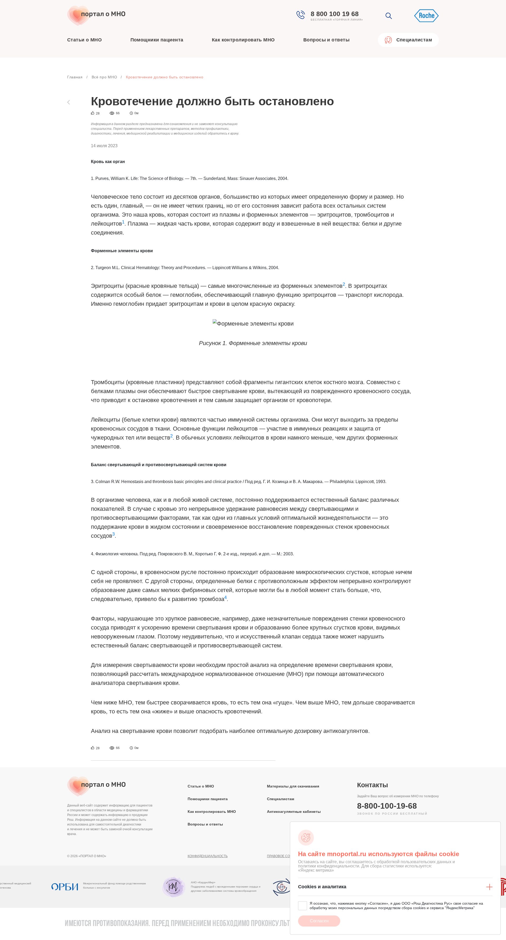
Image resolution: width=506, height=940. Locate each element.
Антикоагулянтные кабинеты (294, 811)
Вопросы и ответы (326, 39)
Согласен (319, 921)
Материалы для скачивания (293, 786)
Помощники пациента (156, 39)
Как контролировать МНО (243, 39)
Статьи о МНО (84, 39)
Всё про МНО (104, 77)
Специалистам (280, 799)
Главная (75, 77)
